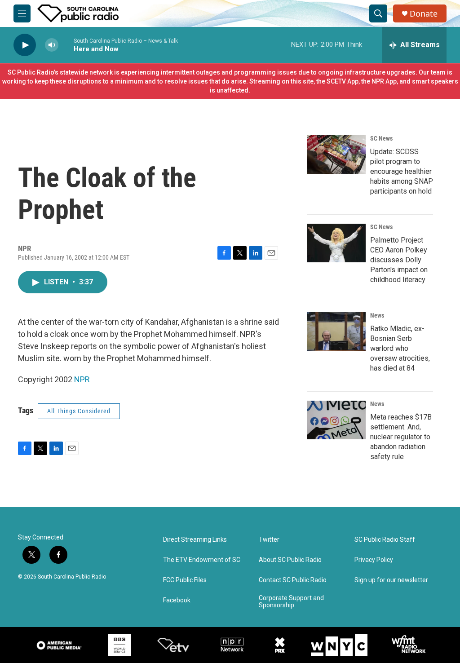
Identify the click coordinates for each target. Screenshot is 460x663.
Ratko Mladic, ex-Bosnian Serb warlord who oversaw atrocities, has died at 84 (400, 348)
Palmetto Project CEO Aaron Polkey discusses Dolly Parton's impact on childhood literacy (399, 260)
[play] (25, 45)
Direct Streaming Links (195, 539)
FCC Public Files (185, 580)
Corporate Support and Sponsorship (291, 602)
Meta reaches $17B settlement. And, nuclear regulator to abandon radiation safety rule (401, 437)
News (377, 315)
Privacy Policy (373, 560)
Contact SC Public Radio (293, 580)
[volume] (51, 45)
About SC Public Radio (290, 560)
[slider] (66, 44)
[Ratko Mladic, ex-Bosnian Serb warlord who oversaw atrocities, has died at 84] (336, 331)
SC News (381, 138)
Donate (424, 13)
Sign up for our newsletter (391, 580)
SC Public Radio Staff (384, 539)
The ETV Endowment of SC (201, 560)
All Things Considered (79, 411)
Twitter (269, 539)
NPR (82, 379)
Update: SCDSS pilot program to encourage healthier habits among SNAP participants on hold (401, 171)
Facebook (176, 600)
